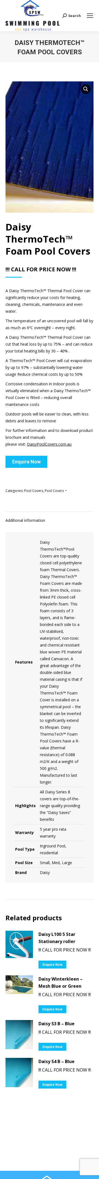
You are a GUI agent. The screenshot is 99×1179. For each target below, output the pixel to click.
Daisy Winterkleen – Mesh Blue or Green (60, 982)
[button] (86, 89)
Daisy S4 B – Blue (56, 1061)
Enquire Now (26, 462)
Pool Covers (33, 490)
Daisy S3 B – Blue (56, 1024)
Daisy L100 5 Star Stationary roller (56, 937)
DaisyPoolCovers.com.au (49, 444)
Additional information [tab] (25, 520)
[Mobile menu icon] (90, 15)
